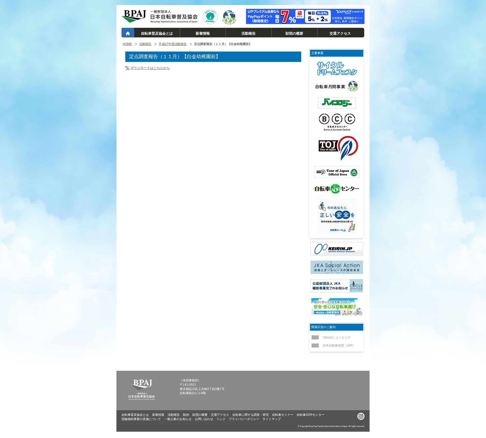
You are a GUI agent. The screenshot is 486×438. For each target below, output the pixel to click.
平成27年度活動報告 (173, 44)
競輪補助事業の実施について (141, 419)
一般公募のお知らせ (178, 419)
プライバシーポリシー (244, 419)
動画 (186, 415)
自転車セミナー (282, 415)
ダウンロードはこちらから (150, 68)
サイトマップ (271, 419)
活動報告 (248, 33)
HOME (127, 44)
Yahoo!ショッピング (337, 337)
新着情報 (203, 33)
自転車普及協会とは (157, 33)
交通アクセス (340, 33)
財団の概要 (294, 33)
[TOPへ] (159, 20)
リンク (221, 419)
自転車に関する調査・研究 (250, 415)
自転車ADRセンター (311, 415)
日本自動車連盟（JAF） (339, 345)
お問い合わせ (204, 419)
